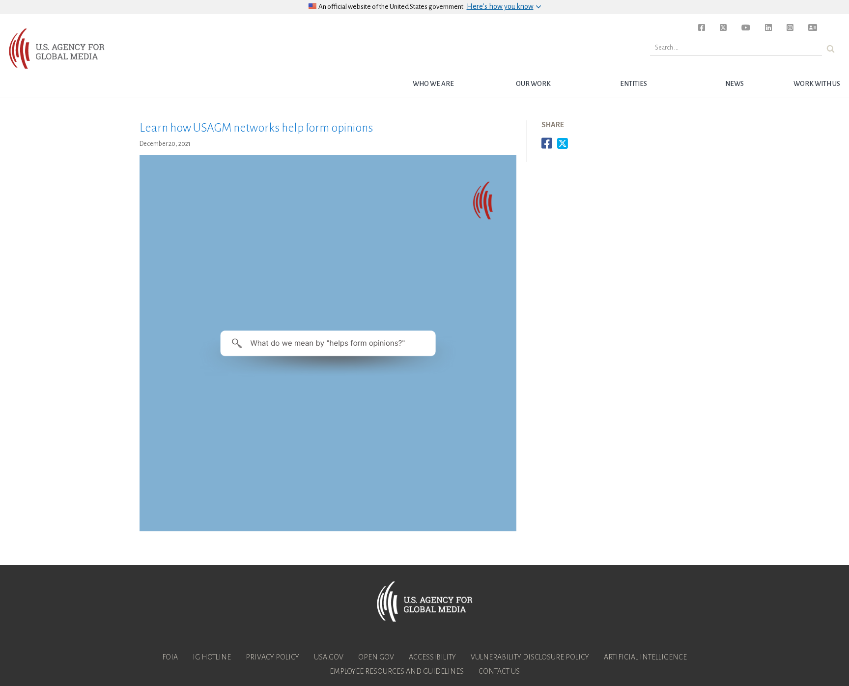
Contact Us (499, 671)
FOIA (170, 657)
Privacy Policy (272, 657)
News (734, 83)
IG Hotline (212, 657)
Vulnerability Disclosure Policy (530, 657)
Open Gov (376, 657)
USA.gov (328, 657)
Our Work (533, 83)
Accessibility (432, 657)
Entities (633, 83)
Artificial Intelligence (645, 657)
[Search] (830, 49)
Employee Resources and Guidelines (397, 671)
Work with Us (816, 83)
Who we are (433, 83)
